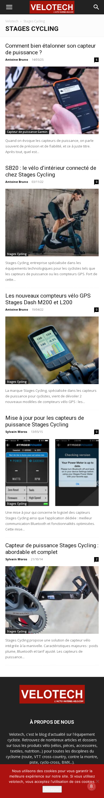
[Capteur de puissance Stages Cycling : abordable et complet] (52, 600)
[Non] (97, 781)
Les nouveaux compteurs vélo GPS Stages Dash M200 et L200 (48, 299)
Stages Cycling (17, 254)
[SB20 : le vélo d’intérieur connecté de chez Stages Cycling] (52, 222)
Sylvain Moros (16, 432)
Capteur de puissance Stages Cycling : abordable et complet (51, 548)
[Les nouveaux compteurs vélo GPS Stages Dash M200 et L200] (52, 350)
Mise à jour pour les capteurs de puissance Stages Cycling (44, 421)
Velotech (11, 21)
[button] (9, 7)
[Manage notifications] (91, 786)
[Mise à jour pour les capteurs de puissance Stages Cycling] (52, 472)
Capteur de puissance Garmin (27, 132)
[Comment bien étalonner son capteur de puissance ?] (52, 100)
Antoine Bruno (16, 59)
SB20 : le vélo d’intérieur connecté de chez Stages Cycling (50, 171)
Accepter (52, 789)
